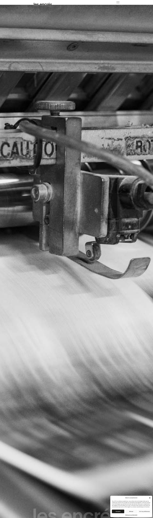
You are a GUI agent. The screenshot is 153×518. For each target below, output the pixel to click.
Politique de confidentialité (131, 515)
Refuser (131, 511)
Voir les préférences (144, 511)
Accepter (118, 511)
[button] (150, 498)
